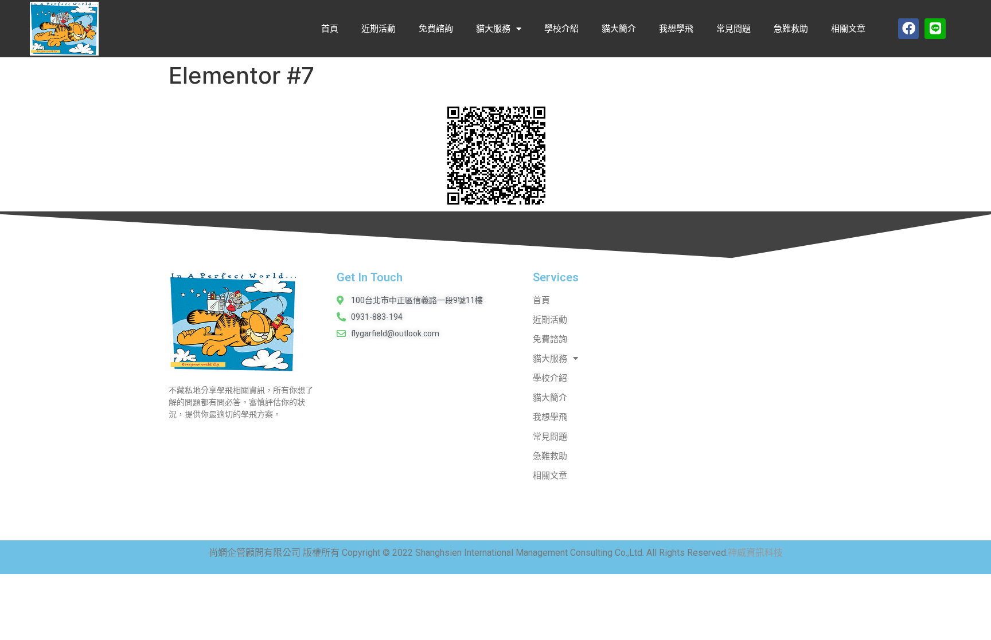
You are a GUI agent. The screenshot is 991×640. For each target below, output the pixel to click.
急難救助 (791, 28)
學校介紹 (561, 28)
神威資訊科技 (755, 552)
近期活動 (378, 28)
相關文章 (848, 28)
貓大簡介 (619, 28)
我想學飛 (676, 28)
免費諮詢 (436, 28)
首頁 (329, 28)
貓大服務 (493, 28)
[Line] (935, 29)
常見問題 (733, 28)
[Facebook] (908, 29)
